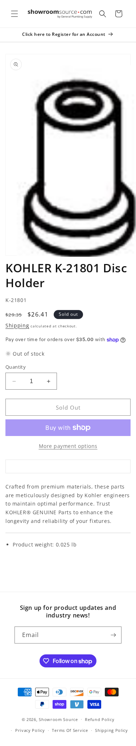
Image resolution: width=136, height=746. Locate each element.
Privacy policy (30, 730)
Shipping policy (111, 730)
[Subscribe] (113, 635)
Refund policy (99, 719)
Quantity (15, 367)
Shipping (17, 325)
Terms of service (70, 730)
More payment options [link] (68, 446)
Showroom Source (58, 719)
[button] (14, 14)
